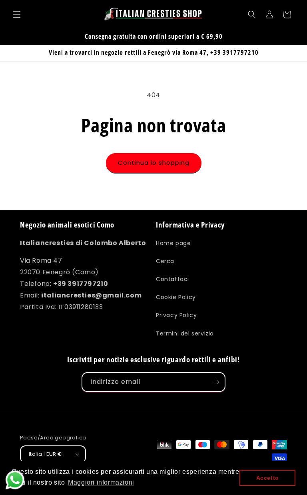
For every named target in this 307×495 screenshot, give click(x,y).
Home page (173, 243)
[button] (17, 14)
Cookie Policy (176, 297)
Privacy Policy (176, 315)
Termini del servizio (185, 333)
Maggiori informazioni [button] (101, 482)
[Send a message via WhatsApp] (15, 480)
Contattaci (172, 279)
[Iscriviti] (216, 382)
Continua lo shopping (153, 162)
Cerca (165, 261)
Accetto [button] (267, 478)
